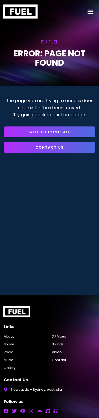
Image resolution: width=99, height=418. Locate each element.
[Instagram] (31, 411)
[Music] (47, 411)
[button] (90, 11)
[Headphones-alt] (55, 411)
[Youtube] (22, 411)
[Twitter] (14, 411)
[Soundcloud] (39, 411)
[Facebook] (6, 411)
